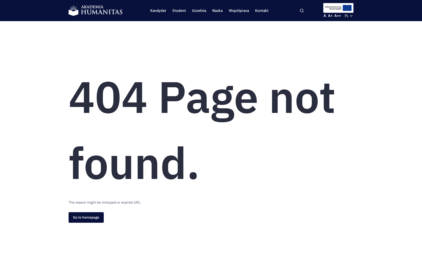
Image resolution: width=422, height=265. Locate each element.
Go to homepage (86, 217)
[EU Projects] (338, 8)
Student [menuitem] (179, 10)
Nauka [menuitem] (217, 10)
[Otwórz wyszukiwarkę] (301, 10)
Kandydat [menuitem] (158, 10)
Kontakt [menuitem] (262, 10)
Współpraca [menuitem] (239, 10)
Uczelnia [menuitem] (199, 10)
